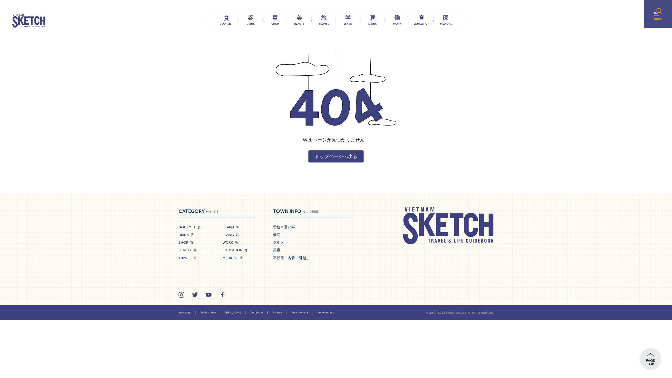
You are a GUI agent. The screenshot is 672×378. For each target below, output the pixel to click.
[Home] (28, 21)
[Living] (372, 19)
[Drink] (250, 19)
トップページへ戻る (336, 156)
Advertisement (299, 312)
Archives (277, 312)
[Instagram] (181, 295)
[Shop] (275, 19)
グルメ (278, 242)
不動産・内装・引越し (291, 258)
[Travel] (324, 19)
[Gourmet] (226, 19)
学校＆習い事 (284, 227)
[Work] (397, 19)
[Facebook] (222, 295)
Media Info (184, 312)
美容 (276, 250)
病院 (276, 235)
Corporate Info (325, 312)
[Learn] (348, 19)
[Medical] (446, 19)
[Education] (421, 19)
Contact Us (256, 312)
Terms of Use (208, 312)
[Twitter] (195, 295)
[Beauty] (299, 19)
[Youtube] (209, 295)
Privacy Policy (232, 312)
